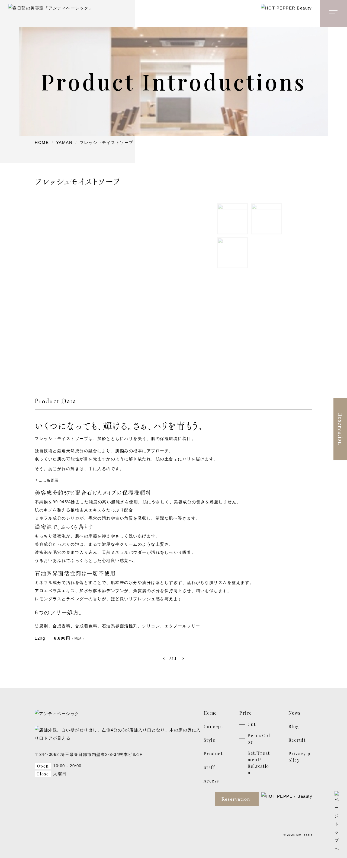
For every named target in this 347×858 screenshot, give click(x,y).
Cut (252, 724)
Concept (213, 726)
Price (245, 713)
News (294, 713)
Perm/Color (259, 739)
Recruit (297, 740)
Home (210, 713)
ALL (173, 658)
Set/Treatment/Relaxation (259, 762)
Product (213, 753)
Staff (209, 767)
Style (210, 740)
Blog (293, 726)
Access (211, 781)
